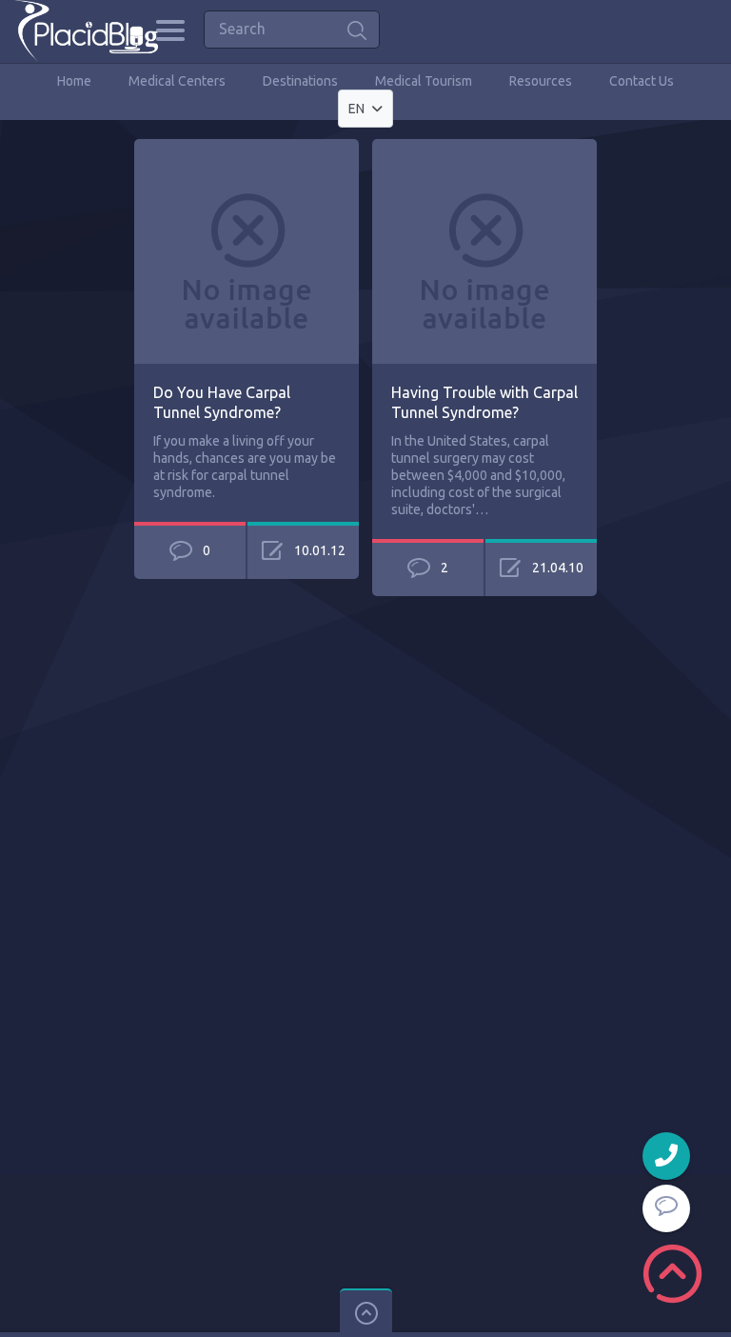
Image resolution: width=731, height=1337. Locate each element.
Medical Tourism (423, 81)
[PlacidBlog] (86, 31)
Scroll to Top (672, 1274)
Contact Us (641, 81)
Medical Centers (177, 81)
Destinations (300, 81)
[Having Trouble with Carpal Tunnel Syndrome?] (484, 147)
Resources (540, 81)
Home (74, 81)
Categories (170, 30)
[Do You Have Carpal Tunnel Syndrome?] (246, 147)
